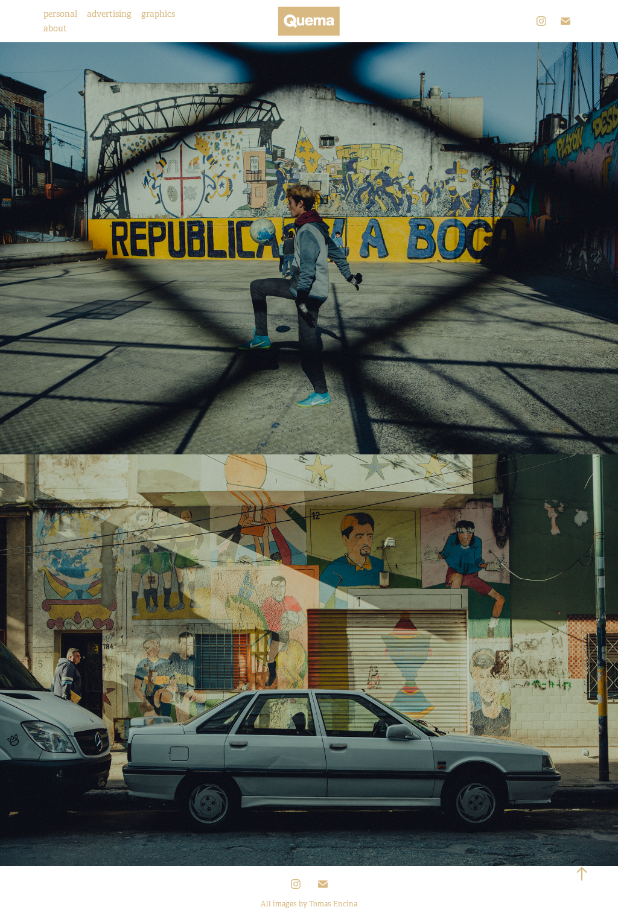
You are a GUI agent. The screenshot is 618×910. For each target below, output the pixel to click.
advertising (109, 13)
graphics (158, 13)
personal (60, 13)
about (55, 28)
